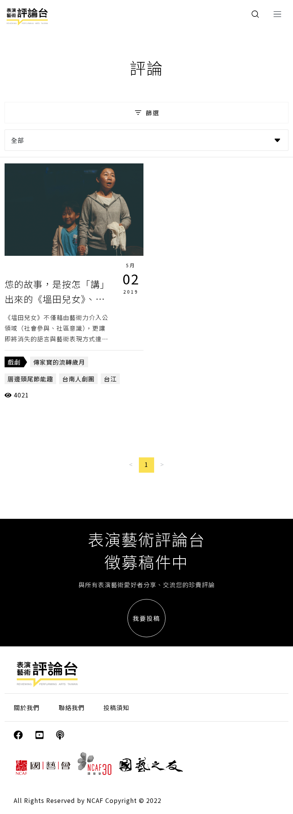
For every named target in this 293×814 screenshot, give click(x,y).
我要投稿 (146, 618)
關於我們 (27, 707)
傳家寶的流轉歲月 (59, 362)
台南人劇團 (78, 378)
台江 (110, 378)
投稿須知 (116, 707)
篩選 (152, 112)
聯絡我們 (72, 707)
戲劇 (14, 362)
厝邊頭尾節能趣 (30, 378)
